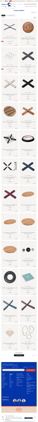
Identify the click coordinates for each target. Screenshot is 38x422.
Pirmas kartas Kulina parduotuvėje (30, 379)
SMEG (10, 379)
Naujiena (31, 6)
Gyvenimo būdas (4, 384)
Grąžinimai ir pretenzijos (20, 375)
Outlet (3, 387)
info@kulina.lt (5, 399)
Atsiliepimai (28, 375)
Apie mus (28, 393)
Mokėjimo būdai (18, 379)
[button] (19, 15)
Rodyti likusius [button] (19, 355)
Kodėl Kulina (29, 389)
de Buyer (10, 385)
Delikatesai (4, 378)
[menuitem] (2, 6)
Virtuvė (3, 375)
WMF (10, 376)
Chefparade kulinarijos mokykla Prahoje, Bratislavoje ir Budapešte (31, 386)
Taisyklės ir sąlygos (19, 382)
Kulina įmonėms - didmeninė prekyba (31, 383)
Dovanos (35, 6)
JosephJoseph (11, 382)
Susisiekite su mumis (19, 385)
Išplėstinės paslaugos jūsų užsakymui (20, 377)
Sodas (3, 381)
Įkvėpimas (27, 6)
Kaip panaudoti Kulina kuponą (30, 391)
